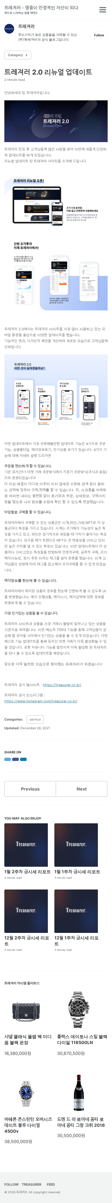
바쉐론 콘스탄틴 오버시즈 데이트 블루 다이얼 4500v (28, 1125)
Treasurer (31, 1184)
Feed (51, 1184)
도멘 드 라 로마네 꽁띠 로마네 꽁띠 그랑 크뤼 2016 (81, 1122)
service (35, 719)
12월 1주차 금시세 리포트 (76, 940)
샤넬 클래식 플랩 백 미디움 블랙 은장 (28, 1039)
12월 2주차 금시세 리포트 (26, 940)
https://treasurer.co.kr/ (62, 685)
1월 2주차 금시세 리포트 (27, 871)
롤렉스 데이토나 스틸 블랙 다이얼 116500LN (82, 1039)
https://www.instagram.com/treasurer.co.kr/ (40, 701)
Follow (99, 35)
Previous (30, 789)
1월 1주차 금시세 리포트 (77, 871)
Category (15, 55)
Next (82, 789)
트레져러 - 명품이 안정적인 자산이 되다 (41, 9)
